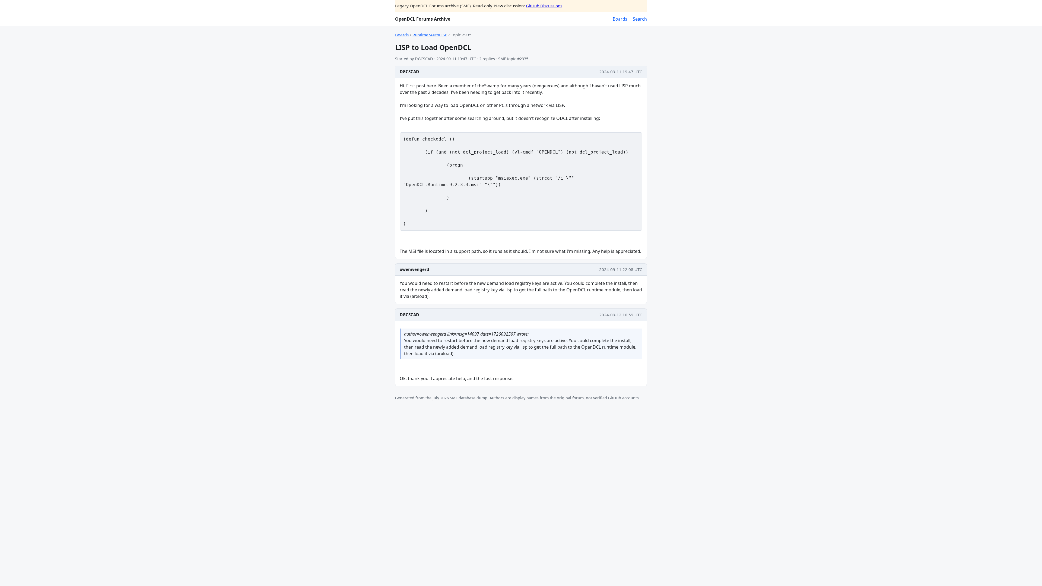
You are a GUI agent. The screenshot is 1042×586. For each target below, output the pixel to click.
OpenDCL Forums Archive (422, 19)
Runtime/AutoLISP (429, 34)
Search (640, 19)
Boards (620, 19)
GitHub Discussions (544, 5)
